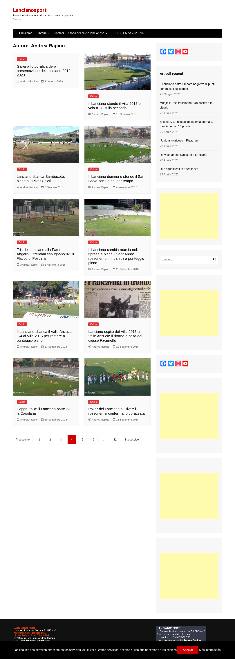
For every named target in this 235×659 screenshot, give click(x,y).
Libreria (42, 33)
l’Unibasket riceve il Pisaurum (179, 140)
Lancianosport (30, 10)
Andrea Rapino (29, 81)
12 (115, 439)
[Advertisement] (189, 216)
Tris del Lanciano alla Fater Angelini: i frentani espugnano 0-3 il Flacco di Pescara (45, 254)
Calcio (22, 59)
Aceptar (188, 649)
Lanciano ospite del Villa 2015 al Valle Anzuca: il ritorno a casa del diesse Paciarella (115, 336)
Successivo (132, 439)
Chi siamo (25, 33)
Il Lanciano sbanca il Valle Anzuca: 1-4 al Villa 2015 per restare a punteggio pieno (45, 336)
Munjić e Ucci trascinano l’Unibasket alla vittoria (186, 105)
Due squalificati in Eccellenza (179, 168)
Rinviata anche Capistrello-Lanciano (183, 154)
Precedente (23, 439)
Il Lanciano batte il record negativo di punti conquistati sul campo (187, 86)
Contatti (59, 33)
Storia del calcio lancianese (86, 33)
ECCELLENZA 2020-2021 (128, 33)
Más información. (210, 649)
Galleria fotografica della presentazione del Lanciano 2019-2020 (44, 70)
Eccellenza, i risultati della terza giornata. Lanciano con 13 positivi (186, 124)
